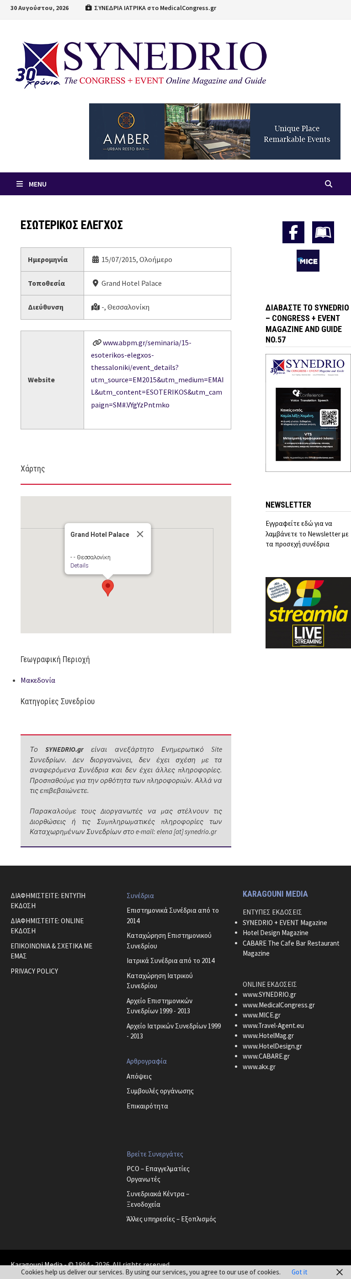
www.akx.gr (259, 1066)
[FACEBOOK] (293, 232)
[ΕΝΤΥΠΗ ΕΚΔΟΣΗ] (323, 232)
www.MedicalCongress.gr (279, 1005)
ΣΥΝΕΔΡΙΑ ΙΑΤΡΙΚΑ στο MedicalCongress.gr (154, 8)
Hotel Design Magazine (275, 932)
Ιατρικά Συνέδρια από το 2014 (170, 960)
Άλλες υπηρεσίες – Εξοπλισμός (171, 1219)
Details (79, 565)
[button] (108, 588)
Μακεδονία (38, 680)
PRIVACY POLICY (34, 971)
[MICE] (308, 259)
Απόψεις (139, 1076)
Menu (38, 183)
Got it (300, 1272)
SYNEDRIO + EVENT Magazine (285, 922)
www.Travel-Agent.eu (273, 1025)
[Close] (140, 534)
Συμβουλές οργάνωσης (160, 1090)
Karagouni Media (37, 1264)
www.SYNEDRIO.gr (269, 994)
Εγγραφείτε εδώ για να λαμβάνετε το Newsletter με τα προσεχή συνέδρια (307, 533)
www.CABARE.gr (266, 1056)
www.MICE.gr (262, 1015)
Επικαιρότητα (147, 1106)
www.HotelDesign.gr (272, 1046)
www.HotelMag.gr (268, 1035)
